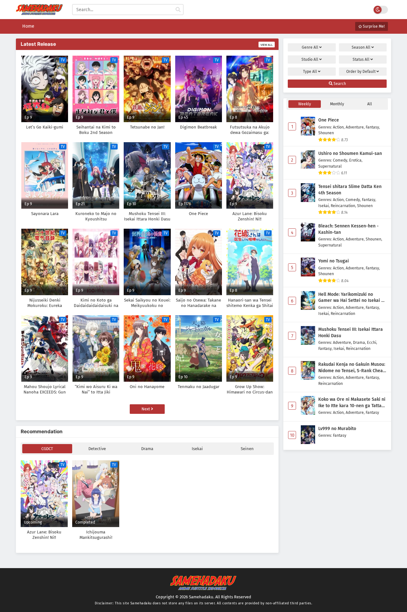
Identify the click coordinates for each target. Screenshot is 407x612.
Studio (309, 59)
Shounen (326, 132)
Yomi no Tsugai (333, 261)
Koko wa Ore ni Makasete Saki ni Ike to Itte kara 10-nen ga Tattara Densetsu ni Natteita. (352, 403)
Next (146, 409)
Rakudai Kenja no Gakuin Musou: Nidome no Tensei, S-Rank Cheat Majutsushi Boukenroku (351, 368)
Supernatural (330, 166)
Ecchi (371, 342)
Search (339, 83)
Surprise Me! (373, 26)
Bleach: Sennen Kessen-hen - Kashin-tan (348, 229)
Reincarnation (343, 205)
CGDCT (47, 448)
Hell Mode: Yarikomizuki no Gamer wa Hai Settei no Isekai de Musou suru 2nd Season (352, 298)
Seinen (247, 448)
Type (310, 71)
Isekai (197, 448)
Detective (97, 448)
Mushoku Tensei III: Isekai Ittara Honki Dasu (350, 332)
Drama (147, 448)
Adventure (355, 127)
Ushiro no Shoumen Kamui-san (350, 153)
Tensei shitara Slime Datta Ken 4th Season (350, 190)
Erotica (355, 160)
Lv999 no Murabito (337, 428)
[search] (178, 10)
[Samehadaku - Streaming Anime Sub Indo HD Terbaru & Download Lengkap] (39, 12)
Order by (361, 71)
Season (361, 47)
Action (338, 127)
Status (361, 59)
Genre (310, 47)
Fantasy (372, 127)
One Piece (328, 120)
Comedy (340, 160)
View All (266, 44)
